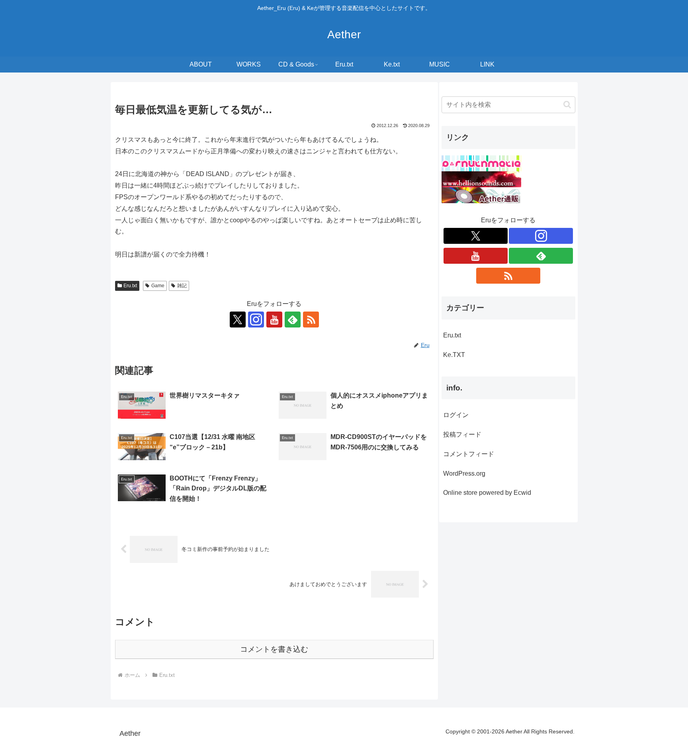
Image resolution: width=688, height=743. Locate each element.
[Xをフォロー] (238, 319)
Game (157, 285)
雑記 (182, 285)
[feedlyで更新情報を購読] (293, 319)
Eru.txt (130, 285)
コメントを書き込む (274, 649)
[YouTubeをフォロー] (274, 319)
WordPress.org (464, 473)
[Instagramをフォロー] (256, 319)
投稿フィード (462, 434)
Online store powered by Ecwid (487, 492)
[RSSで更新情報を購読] (311, 319)
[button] (567, 104)
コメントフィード (468, 454)
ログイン (456, 415)
